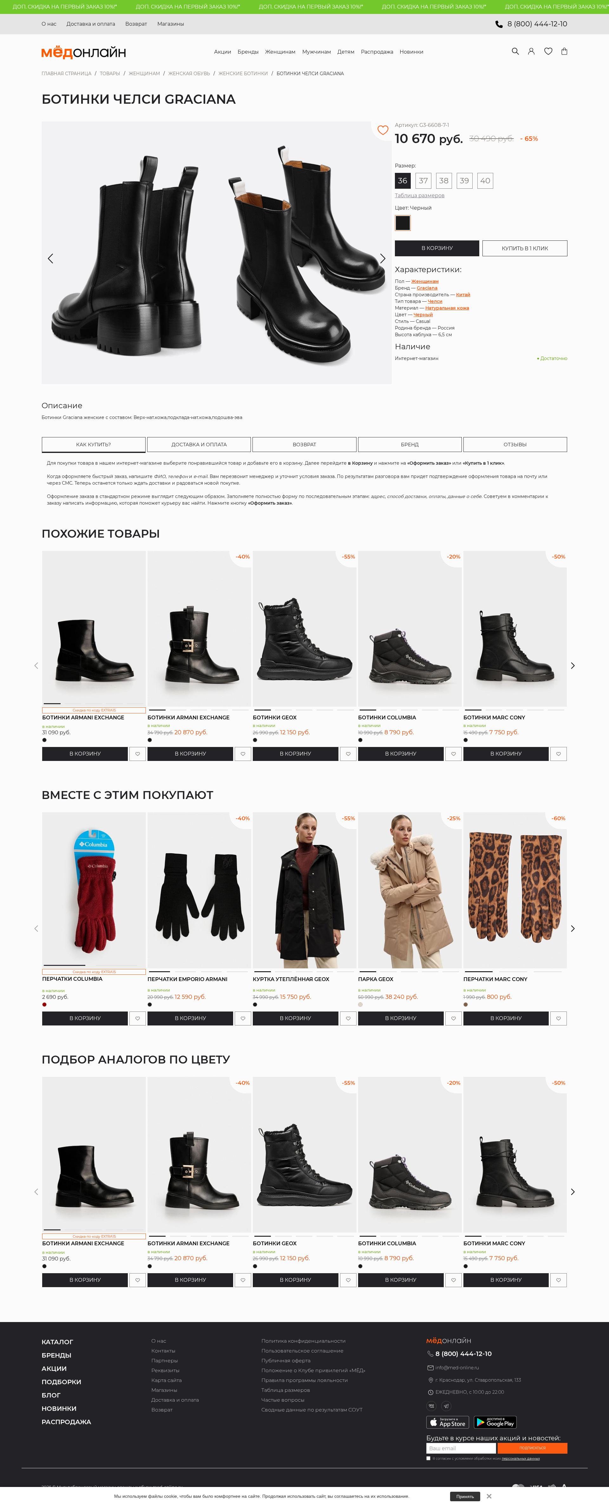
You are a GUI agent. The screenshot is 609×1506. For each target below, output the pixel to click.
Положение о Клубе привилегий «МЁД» (313, 1370)
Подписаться (533, 1448)
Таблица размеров (420, 196)
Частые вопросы (282, 1400)
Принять (465, 1496)
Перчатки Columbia (72, 979)
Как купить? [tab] (93, 445)
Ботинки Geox (275, 718)
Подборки (61, 1382)
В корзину (437, 248)
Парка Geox (375, 979)
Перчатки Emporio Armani (187, 979)
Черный (423, 315)
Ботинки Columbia (387, 718)
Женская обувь (189, 73)
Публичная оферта (286, 1361)
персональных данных (521, 1459)
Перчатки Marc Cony (495, 979)
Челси (435, 301)
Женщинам (144, 73)
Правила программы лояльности (304, 1380)
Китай (463, 295)
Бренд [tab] (410, 445)
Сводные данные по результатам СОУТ (312, 1410)
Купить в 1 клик (525, 249)
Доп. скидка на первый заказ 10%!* (148, 7)
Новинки (59, 1408)
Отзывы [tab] (515, 445)
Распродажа (66, 1422)
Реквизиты (165, 1370)
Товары (110, 73)
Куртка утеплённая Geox (291, 979)
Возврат (136, 24)
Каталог (57, 1342)
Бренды (56, 1355)
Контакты (163, 1351)
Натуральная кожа (447, 308)
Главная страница (66, 73)
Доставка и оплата (91, 24)
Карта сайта (166, 1380)
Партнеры (164, 1361)
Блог (51, 1395)
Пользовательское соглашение (302, 1351)
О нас (49, 24)
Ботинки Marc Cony (494, 718)
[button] (572, 666)
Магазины (170, 24)
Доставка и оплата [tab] (199, 445)
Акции (54, 1368)
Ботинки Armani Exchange (83, 718)
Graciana (427, 288)
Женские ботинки (243, 73)
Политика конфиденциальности (303, 1341)
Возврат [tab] (304, 445)
